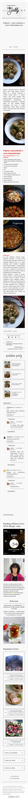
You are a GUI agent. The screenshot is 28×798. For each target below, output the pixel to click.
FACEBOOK (15, 776)
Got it (17, 796)
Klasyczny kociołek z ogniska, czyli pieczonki (16, 676)
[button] (23, 7)
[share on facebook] (9, 337)
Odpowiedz (11, 431)
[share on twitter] (12, 337)
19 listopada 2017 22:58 (15, 470)
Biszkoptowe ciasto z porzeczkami (16, 741)
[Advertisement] (13, 37)
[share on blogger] (16, 337)
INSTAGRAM (15, 778)
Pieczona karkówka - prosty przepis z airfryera (16, 711)
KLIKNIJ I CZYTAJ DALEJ (16, 679)
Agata (12, 421)
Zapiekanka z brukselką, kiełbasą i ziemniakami (14, 344)
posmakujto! (10, 407)
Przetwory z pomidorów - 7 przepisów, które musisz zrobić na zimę (14, 607)
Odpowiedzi (11, 419)
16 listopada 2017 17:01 (18, 436)
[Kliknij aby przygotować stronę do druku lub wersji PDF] (10, 331)
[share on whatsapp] (19, 337)
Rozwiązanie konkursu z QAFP (15, 349)
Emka (8, 470)
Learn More (11, 796)
